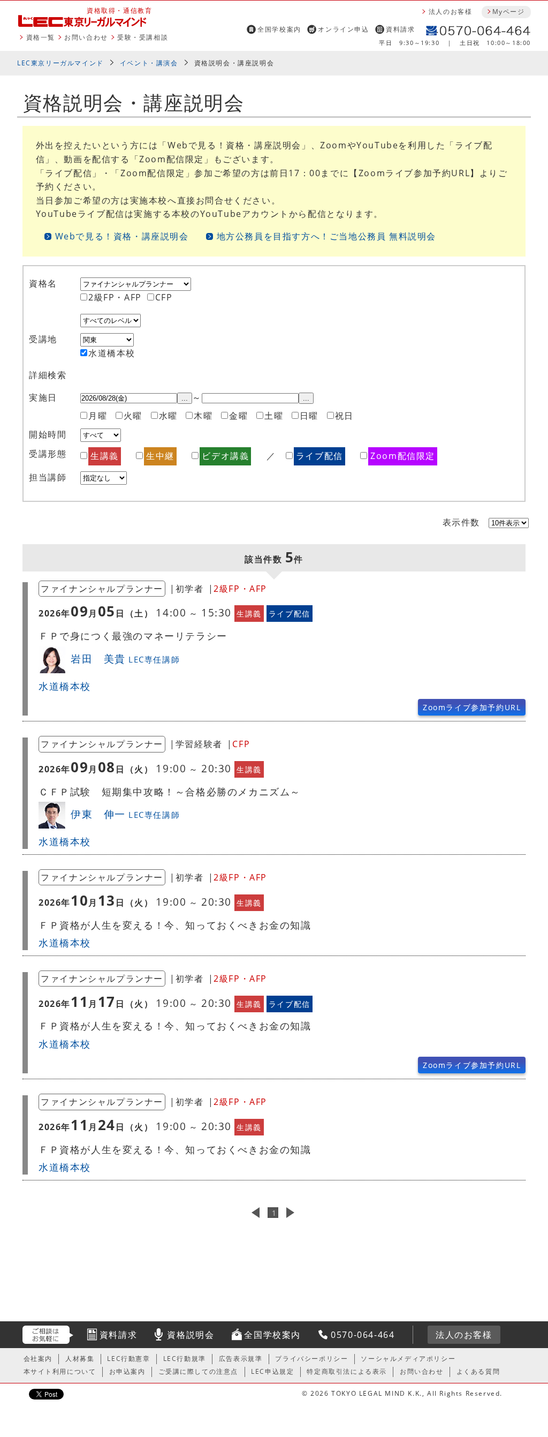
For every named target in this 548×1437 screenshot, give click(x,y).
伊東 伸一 (125, 814)
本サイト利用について (60, 1371)
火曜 (133, 416)
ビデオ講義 (225, 456)
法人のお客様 (451, 11)
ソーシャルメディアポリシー (408, 1359)
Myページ (508, 11)
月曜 (97, 416)
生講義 (104, 456)
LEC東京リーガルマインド (60, 63)
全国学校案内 (279, 29)
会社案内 (38, 1359)
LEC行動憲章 (128, 1359)
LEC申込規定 (272, 1371)
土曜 (273, 416)
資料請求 (400, 29)
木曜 (203, 416)
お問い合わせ (86, 37)
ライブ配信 (319, 456)
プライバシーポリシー (311, 1359)
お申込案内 (127, 1371)
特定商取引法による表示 (347, 1371)
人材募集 (79, 1359)
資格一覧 (40, 37)
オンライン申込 (343, 29)
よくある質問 (478, 1371)
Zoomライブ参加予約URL (472, 707)
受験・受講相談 (142, 37)
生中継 (160, 456)
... (184, 398)
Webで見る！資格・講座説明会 (122, 236)
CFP (164, 297)
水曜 (168, 416)
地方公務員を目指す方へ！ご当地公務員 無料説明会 (326, 236)
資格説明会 (190, 1335)
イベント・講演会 (149, 63)
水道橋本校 (111, 353)
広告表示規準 (241, 1359)
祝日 (344, 416)
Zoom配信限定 (402, 456)
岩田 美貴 (125, 658)
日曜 (309, 416)
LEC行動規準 (184, 1359)
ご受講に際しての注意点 (198, 1371)
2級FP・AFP (115, 297)
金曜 (238, 416)
